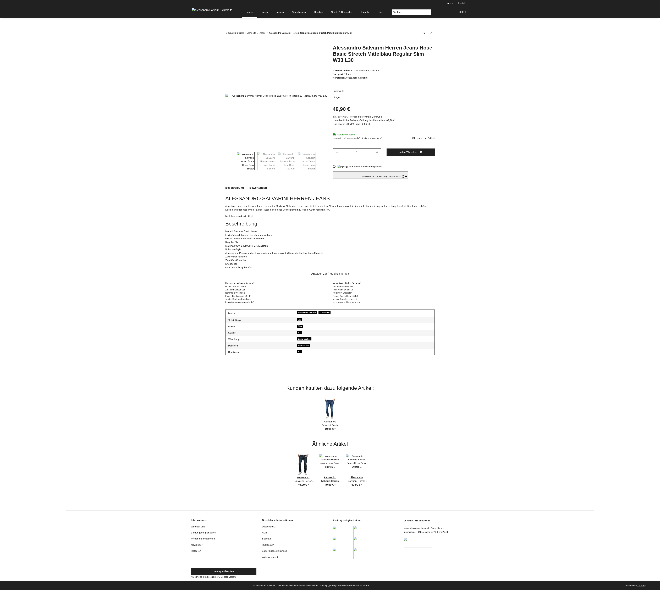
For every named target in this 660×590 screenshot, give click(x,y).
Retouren (196, 550)
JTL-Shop (641, 586)
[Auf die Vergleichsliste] (311, 51)
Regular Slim (303, 345)
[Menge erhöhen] (377, 152)
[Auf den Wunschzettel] (320, 51)
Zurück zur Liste (236, 33)
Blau (300, 326)
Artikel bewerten (237, 370)
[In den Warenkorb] (228, 43)
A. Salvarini (324, 313)
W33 (299, 333)
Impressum (268, 544)
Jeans (349, 74)
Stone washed (304, 339)
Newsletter (196, 544)
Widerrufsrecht (270, 557)
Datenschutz (269, 526)
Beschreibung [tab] (234, 187)
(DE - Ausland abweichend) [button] (369, 138)
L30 (299, 320)
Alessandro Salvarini (307, 313)
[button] (438, 12)
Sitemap (266, 538)
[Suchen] (428, 12)
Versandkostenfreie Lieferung (366, 116)
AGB (264, 532)
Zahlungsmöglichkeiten (203, 532)
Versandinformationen (203, 538)
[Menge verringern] (336, 152)
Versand (232, 577)
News (450, 3)
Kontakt (462, 3)
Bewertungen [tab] (258, 187)
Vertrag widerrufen (224, 571)
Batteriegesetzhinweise (274, 550)
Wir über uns (198, 526)
